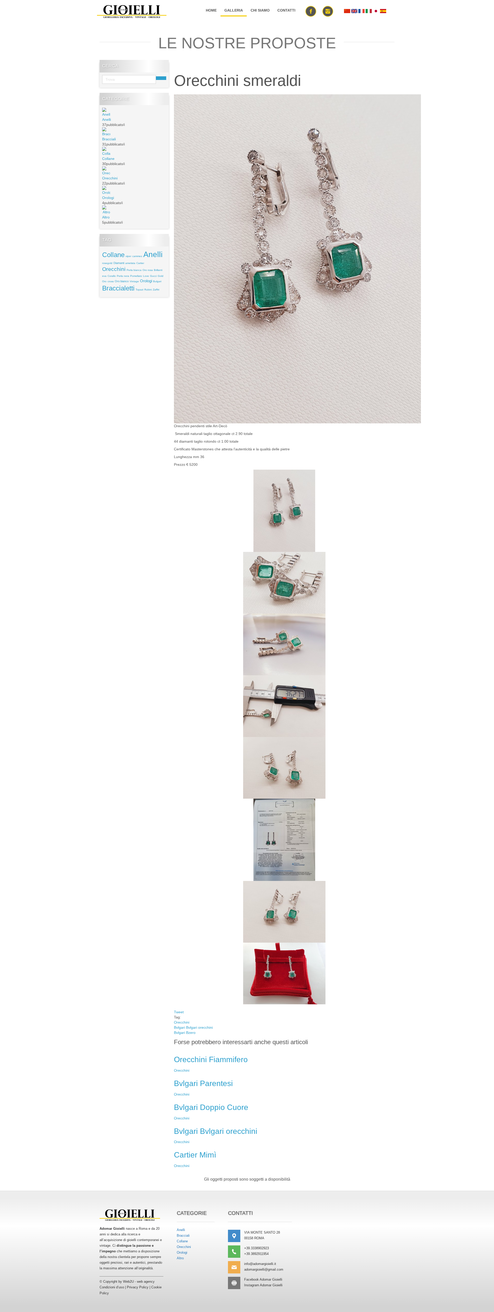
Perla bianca (134, 270)
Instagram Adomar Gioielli (263, 1285)
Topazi (139, 289)
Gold (160, 276)
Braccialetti (118, 288)
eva (104, 276)
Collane (108, 159)
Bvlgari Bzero (185, 1033)
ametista (130, 263)
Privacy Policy (137, 1287)
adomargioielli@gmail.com (263, 1269)
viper (128, 256)
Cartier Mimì (195, 1155)
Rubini (148, 289)
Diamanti (118, 263)
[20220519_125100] (297, 258)
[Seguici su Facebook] (310, 11)
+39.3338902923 (256, 1248)
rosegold (107, 263)
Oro (104, 281)
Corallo (112, 276)
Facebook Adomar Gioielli (263, 1279)
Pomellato (136, 276)
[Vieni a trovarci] (236, 1236)
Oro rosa (148, 270)
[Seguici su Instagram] (327, 11)
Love (146, 276)
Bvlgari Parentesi (203, 1083)
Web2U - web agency (139, 1281)
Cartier (140, 263)
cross (111, 281)
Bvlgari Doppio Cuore (211, 1107)
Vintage (134, 281)
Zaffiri (156, 289)
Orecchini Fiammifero (211, 1059)
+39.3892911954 (256, 1254)
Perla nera (123, 276)
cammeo (137, 256)
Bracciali (109, 139)
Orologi (108, 198)
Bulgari (157, 281)
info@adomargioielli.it (260, 1264)
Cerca (161, 78)
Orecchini (110, 178)
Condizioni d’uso (112, 1287)
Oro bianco (122, 281)
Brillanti (158, 270)
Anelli (106, 119)
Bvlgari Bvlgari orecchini (193, 1027)
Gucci (153, 276)
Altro (106, 217)
